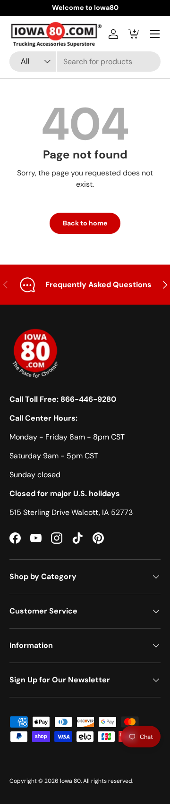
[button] (134, 34)
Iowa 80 (70, 781)
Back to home (85, 223)
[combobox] (85, 61)
